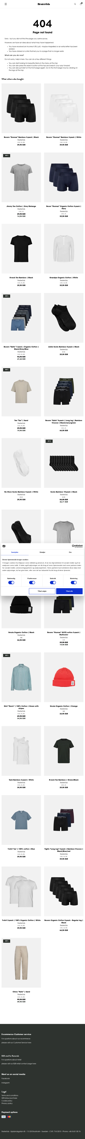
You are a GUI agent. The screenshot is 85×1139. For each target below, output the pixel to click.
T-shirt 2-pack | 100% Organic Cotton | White (21, 920)
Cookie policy (7, 1101)
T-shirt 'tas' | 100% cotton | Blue (21, 849)
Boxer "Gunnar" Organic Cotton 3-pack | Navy (63, 208)
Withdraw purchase (9, 1098)
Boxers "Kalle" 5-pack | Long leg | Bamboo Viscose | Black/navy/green (63, 422)
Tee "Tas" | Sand (21, 420)
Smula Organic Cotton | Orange (64, 706)
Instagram (6, 1083)
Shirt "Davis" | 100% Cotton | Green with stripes (21, 707)
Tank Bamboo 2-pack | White (21, 780)
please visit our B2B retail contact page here (19, 1064)
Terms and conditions (10, 1095)
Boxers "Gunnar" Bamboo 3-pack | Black (21, 137)
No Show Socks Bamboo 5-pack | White (21, 492)
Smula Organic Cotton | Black (21, 632)
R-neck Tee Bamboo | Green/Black (63, 780)
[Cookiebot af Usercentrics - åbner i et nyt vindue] (73, 546)
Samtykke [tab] (14, 552)
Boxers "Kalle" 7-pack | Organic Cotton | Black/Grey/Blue (21, 348)
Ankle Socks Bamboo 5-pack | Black (63, 347)
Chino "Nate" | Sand (21, 992)
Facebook (6, 1079)
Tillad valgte (42, 591)
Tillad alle (69, 591)
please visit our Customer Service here (16, 1043)
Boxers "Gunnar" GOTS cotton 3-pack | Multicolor (63, 634)
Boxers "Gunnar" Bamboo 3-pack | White (63, 137)
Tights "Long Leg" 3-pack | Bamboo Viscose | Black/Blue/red (63, 850)
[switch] (32, 582)
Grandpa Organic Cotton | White (64, 278)
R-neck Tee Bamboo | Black (21, 278)
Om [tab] (70, 552)
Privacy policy (7, 1103)
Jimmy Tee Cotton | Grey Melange (21, 206)
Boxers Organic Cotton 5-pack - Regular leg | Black (63, 922)
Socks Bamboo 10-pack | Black (63, 492)
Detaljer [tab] (42, 552)
